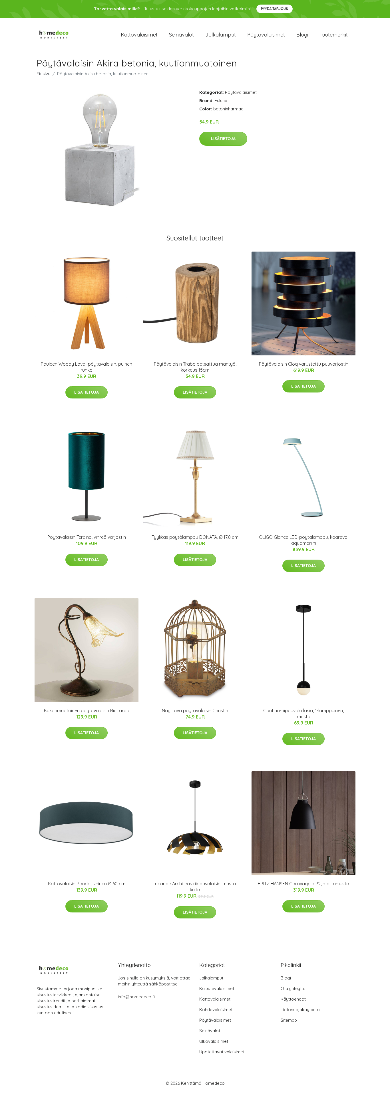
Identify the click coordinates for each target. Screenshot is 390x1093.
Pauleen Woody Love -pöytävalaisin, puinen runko (86, 367)
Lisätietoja (223, 138)
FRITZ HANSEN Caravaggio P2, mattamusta (303, 883)
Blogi (302, 34)
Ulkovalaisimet (213, 1041)
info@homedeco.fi (136, 996)
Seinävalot (181, 34)
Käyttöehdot (293, 999)
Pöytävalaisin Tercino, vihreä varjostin (86, 537)
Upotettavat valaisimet (221, 1051)
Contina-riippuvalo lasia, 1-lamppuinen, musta (303, 713)
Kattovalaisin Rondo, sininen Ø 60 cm (86, 883)
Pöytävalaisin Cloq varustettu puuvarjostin (303, 364)
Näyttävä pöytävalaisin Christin (195, 710)
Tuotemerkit (333, 34)
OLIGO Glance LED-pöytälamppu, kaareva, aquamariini (303, 540)
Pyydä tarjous (274, 9)
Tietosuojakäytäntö (300, 1009)
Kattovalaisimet (139, 34)
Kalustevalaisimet (216, 988)
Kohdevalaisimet (215, 1009)
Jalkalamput (220, 34)
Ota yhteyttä (293, 988)
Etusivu (43, 73)
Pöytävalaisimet (266, 34)
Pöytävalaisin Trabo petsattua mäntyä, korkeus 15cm (195, 367)
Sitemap (289, 1020)
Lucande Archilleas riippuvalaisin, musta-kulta (195, 886)
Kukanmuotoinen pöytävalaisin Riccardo (86, 710)
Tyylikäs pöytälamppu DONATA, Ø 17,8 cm (195, 537)
